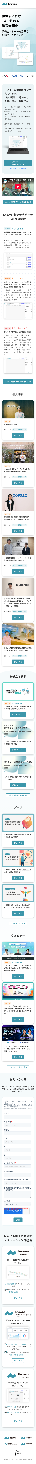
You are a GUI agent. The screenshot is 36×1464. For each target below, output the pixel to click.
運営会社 (6, 1459)
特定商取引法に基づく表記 (16, 1459)
